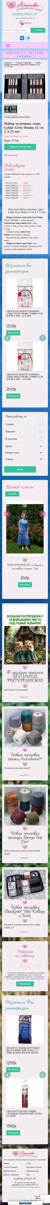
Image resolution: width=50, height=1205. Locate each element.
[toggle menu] (7, 45)
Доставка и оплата (34, 1167)
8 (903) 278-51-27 (25, 14)
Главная (8, 63)
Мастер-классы (9, 1171)
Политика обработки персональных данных (25, 1187)
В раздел (12, 494)
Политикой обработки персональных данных (25, 979)
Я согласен (25, 1203)
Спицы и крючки (23, 63)
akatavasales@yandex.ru (25, 18)
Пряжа (6, 1164)
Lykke (38, 63)
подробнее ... (25, 697)
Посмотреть (13, 333)
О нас (28, 1164)
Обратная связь (32, 1171)
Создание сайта (39, 1196)
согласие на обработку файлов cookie (32, 1200)
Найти (40, 30)
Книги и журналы (11, 1175)
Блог (28, 1175)
